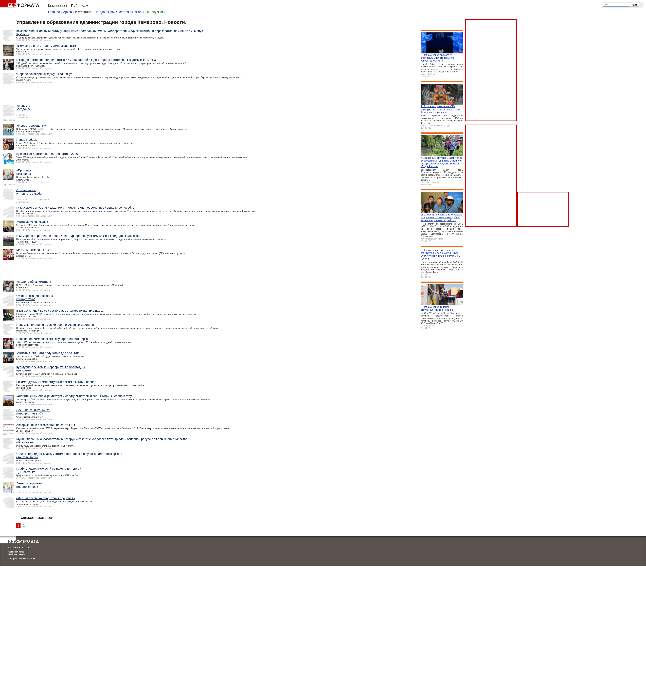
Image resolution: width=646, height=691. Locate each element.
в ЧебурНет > (156, 12)
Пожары (138, 12)
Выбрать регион (16, 554)
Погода (100, 12)
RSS (33, 558)
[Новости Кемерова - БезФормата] (20, 4)
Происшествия (118, 12)
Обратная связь (16, 552)
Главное (54, 12)
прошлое (43, 517)
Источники (83, 12)
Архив (67, 12)
